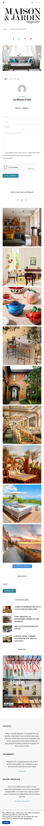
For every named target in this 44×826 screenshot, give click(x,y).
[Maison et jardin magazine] (22, 15)
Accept (6, 822)
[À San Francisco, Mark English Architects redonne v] (22, 385)
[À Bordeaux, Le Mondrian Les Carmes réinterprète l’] (22, 464)
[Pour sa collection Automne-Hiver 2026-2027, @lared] (22, 266)
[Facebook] (34, 29)
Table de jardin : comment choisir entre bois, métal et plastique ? (25, 638)
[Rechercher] (32, 2)
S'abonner (22, 771)
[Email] (40, 29)
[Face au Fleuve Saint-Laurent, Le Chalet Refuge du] (22, 543)
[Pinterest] (37, 29)
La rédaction (9, 30)
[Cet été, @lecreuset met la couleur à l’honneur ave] (22, 306)
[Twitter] (19, 39)
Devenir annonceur (22, 801)
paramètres (28, 819)
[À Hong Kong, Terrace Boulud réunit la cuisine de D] (22, 425)
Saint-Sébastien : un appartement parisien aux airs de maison (26, 619)
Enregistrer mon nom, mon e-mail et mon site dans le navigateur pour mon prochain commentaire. (21, 155)
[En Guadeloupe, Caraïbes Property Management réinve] (22, 504)
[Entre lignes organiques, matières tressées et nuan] (22, 345)
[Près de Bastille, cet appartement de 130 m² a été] (22, 227)
